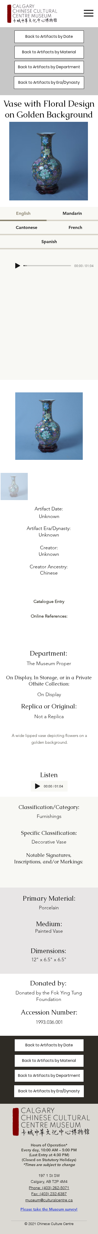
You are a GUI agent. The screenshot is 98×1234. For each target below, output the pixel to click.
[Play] (17, 265)
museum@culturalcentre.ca (49, 1200)
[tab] (23, 214)
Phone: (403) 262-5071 (49, 1187)
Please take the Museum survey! (48, 1209)
